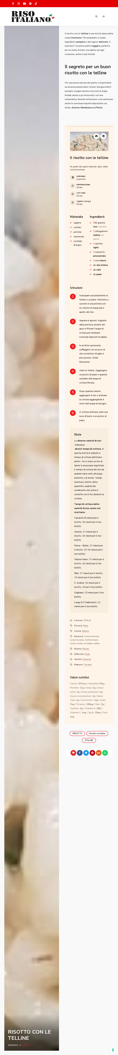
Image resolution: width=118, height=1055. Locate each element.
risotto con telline (97, 733)
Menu (103, 16)
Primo (85, 625)
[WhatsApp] (105, 753)
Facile (87, 654)
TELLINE (89, 740)
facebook (13, 3)
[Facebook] (80, 753)
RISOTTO (78, 733)
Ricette (26, 1045)
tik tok (36, 3)
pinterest (30, 3)
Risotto (86, 648)
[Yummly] (99, 753)
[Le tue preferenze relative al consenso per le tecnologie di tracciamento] (113, 1050)
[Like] (73, 753)
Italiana (85, 631)
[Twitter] (86, 753)
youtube (24, 3)
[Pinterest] (92, 753)
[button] (103, 136)
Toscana (88, 664)
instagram (19, 3)
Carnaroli (87, 659)
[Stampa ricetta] (96, 136)
